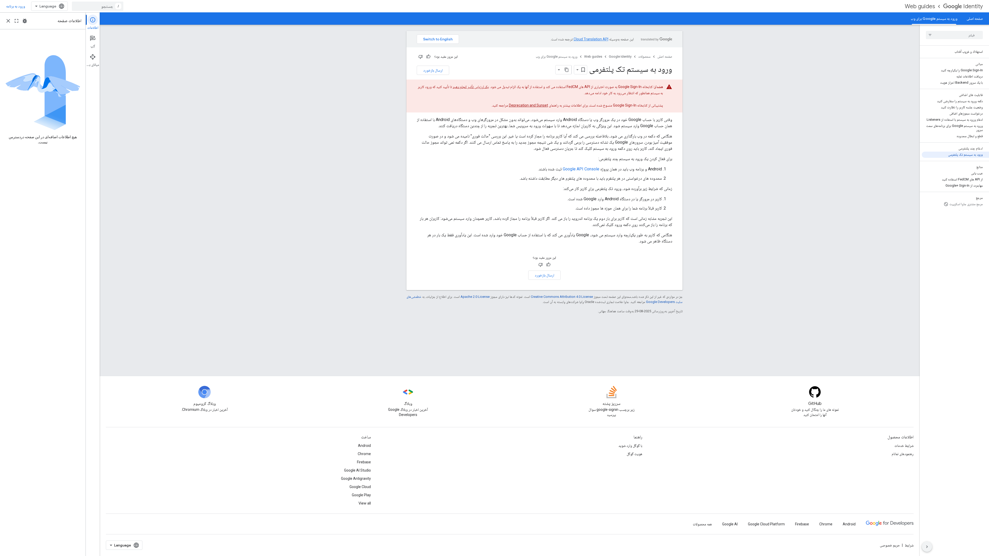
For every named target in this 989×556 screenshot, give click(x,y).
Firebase (364, 462)
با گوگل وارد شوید (630, 446)
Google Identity (620, 56)
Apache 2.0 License (475, 297)
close (8, 21)
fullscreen (16, 21)
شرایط (909, 545)
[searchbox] (954, 35)
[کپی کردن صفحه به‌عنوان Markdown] (567, 69)
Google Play (361, 495)
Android (364, 446)
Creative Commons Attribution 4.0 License (562, 297)
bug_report (25, 21)
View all (365, 503)
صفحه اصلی (975, 18)
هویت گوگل (634, 454)
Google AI (730, 524)
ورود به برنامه (15, 6)
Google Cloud (360, 487)
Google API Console (581, 169)
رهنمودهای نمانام (903, 454)
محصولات (644, 56)
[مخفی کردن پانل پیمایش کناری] (927, 547)
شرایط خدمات (904, 446)
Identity (973, 6)
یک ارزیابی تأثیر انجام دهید (471, 87)
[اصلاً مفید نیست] (420, 56)
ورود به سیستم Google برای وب (934, 18)
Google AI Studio (357, 470)
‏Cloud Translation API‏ (591, 39)
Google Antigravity (356, 478)
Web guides (920, 6)
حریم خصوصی (890, 545)
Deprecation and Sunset (528, 105)
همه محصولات (702, 524)
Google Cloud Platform (766, 524)
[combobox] (97, 6)
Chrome (364, 454)
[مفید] (428, 56)
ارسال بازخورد (433, 70)
